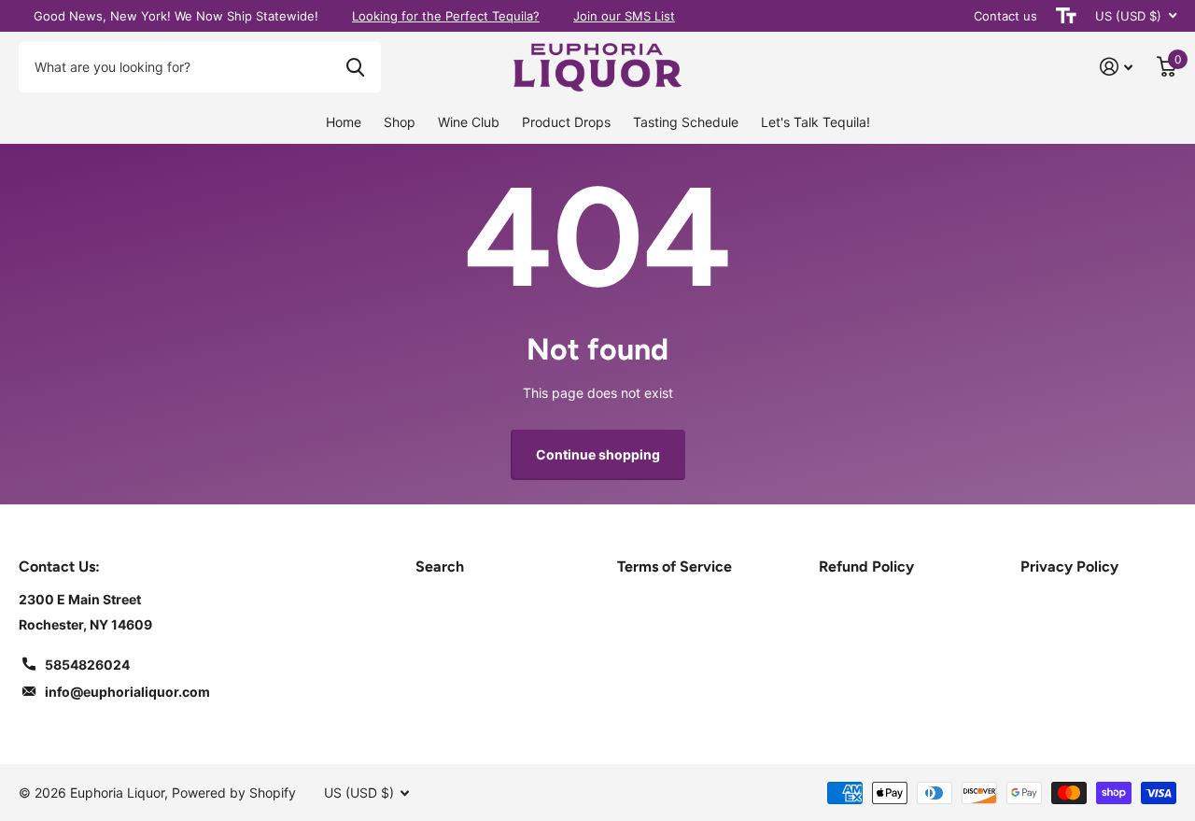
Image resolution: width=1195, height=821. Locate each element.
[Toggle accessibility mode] (1066, 16)
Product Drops (566, 122)
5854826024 (87, 664)
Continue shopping (598, 454)
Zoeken (355, 67)
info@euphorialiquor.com (127, 692)
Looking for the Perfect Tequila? (446, 15)
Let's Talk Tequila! (815, 122)
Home (343, 122)
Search (439, 566)
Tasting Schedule (685, 122)
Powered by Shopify (234, 792)
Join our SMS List (624, 15)
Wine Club (468, 122)
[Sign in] (1116, 67)
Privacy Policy (1069, 566)
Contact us (1005, 15)
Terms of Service (674, 566)
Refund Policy (866, 566)
